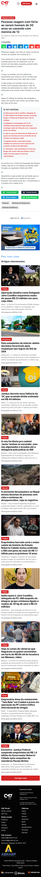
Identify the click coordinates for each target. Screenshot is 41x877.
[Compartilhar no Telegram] (14, 46)
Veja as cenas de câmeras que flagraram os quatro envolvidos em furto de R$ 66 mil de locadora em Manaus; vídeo (20, 135)
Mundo (5, 488)
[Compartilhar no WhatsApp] (3, 46)
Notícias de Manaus (10, 207)
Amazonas (6, 339)
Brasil (4, 390)
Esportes (24, 832)
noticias (5, 203)
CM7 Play (4, 814)
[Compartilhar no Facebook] (9, 46)
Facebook (4, 820)
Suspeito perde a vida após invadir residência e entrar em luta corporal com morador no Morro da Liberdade (18, 143)
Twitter (3, 822)
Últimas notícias (6, 811)
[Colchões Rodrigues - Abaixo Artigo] (20, 237)
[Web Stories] (18, 3)
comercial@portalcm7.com (9, 840)
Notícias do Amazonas (21, 203)
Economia (25, 830)
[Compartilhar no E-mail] (31, 46)
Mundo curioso (8, 18)
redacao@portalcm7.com (9, 838)
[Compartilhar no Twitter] (26, 46)
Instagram (4, 828)
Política (5, 539)
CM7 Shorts (26, 3)
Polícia (4, 289)
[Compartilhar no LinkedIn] (20, 46)
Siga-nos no (14, 218)
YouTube (4, 825)
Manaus (24, 816)
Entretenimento (27, 827)
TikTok (3, 830)
